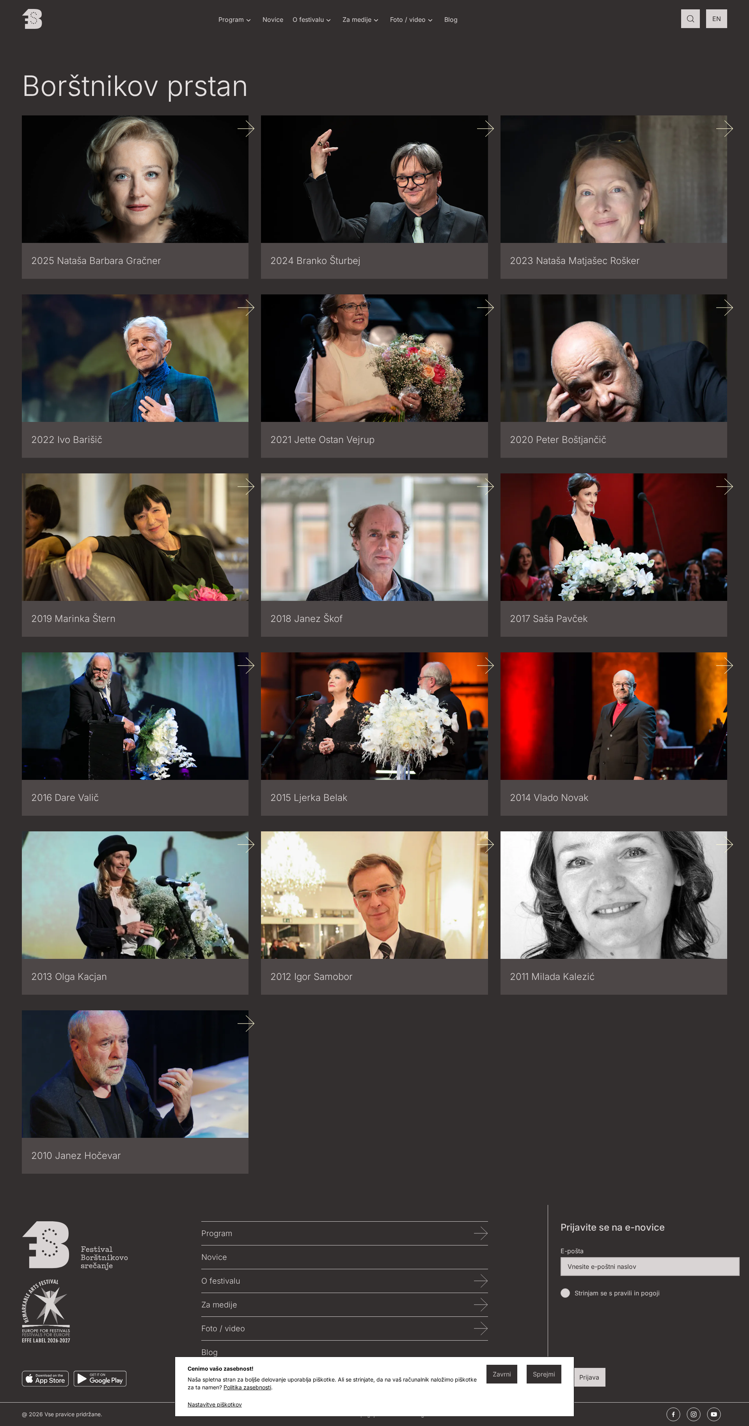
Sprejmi (544, 1374)
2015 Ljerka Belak (309, 797)
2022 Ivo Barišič (66, 439)
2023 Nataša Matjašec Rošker (575, 260)
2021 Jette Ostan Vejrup (322, 439)
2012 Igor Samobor (311, 976)
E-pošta (572, 1251)
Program (231, 19)
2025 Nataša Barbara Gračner (96, 260)
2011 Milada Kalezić (552, 976)
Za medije (357, 19)
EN (719, 21)
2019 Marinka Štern (73, 618)
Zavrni (502, 1374)
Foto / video (408, 19)
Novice (273, 19)
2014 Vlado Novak (549, 797)
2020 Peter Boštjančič (558, 439)
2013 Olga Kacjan (69, 976)
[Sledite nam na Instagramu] (694, 1414)
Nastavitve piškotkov (215, 1404)
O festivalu (308, 19)
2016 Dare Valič (65, 797)
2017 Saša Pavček (549, 618)
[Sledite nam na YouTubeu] (714, 1414)
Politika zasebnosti (247, 1387)
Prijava (589, 1377)
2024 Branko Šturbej (315, 260)
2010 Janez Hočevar (76, 1155)
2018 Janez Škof (306, 618)
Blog (451, 19)
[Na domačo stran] (32, 19)
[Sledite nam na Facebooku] (673, 1414)
